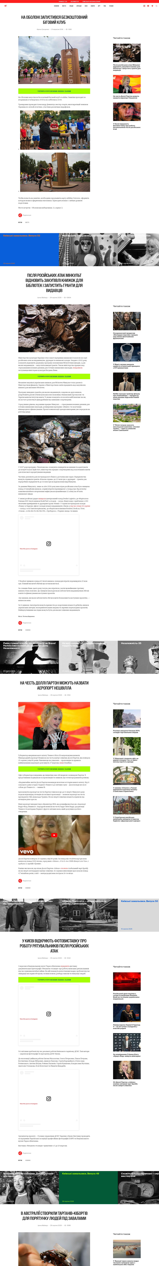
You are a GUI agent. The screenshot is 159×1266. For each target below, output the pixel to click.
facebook (61, 91)
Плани (111, 6)
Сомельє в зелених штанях (91, 1)
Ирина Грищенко (43, 29)
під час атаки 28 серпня (80, 506)
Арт (99, 6)
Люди (71, 6)
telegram (67, 91)
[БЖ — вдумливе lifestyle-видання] (13, 6)
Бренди (79, 6)
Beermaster (75, 1)
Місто (64, 6)
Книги (93, 6)
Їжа (105, 6)
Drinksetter (63, 1)
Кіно (86, 6)
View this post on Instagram (28, 548)
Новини (56, 6)
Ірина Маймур (42, 297)
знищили (42, 499)
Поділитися (27, 215)
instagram (53, 91)
